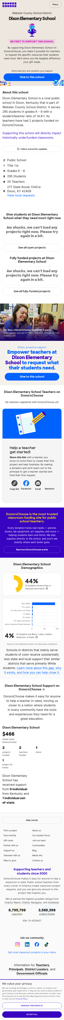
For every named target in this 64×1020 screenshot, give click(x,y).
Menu (55, 4)
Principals (16, 969)
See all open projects (32, 247)
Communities (38, 845)
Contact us (37, 860)
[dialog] (32, 999)
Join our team (39, 840)
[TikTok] (46, 944)
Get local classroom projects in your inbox (32, 952)
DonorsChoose (9, 4)
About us (36, 830)
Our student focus (41, 835)
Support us (9, 850)
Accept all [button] (32, 1014)
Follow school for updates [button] (34, 149)
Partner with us (11, 845)
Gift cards (8, 840)
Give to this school (32, 77)
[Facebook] (37, 944)
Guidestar (53, 902)
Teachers (42, 965)
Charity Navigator (32, 902)
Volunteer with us (12, 855)
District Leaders (36, 969)
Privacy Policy (21, 998)
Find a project (10, 830)
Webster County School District (32, 13)
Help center (32, 820)
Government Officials (32, 973)
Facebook (26, 488)
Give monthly (10, 835)
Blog (34, 850)
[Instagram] (17, 944)
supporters (17, 911)
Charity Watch (13, 902)
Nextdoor (49, 488)
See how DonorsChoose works (32, 549)
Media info (37, 855)
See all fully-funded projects (32, 291)
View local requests (21, 195)
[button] (14, 485)
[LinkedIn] (27, 944)
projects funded (47, 911)
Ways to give (10, 860)
